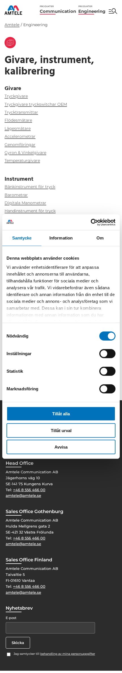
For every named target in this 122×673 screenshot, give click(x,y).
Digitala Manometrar (25, 202)
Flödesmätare (18, 120)
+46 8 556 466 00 (29, 489)
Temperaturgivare (22, 160)
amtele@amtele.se (23, 495)
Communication (58, 9)
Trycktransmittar (21, 112)
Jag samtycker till (54, 654)
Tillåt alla (61, 413)
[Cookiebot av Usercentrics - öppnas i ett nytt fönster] (90, 222)
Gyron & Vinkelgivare (25, 152)
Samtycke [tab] (22, 238)
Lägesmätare (18, 128)
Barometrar (16, 194)
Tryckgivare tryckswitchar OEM (36, 104)
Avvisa (61, 447)
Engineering (92, 9)
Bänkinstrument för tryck (30, 186)
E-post (11, 618)
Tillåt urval (61, 430)
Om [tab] (100, 238)
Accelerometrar (20, 136)
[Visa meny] (112, 11)
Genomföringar (20, 144)
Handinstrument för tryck (30, 210)
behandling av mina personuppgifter (67, 654)
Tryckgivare (16, 96)
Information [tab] (61, 238)
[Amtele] (13, 10)
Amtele (12, 24)
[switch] (107, 353)
